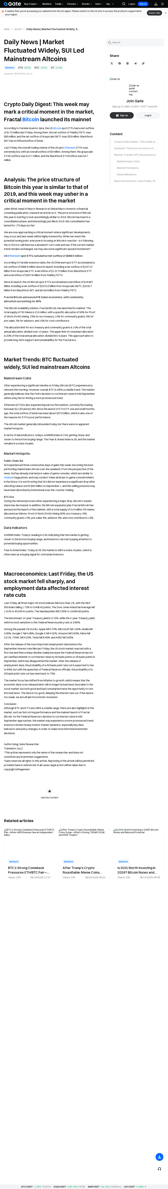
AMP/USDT (94, 1186)
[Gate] (12, 4)
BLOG (18, 29)
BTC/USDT (27, 1186)
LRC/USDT (129, 1186)
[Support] (159, 1169)
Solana (8, 477)
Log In (131, 4)
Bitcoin (30, 119)
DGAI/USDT (60, 1186)
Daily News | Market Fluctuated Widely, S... (52, 29)
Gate (7, 29)
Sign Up (143, 4)
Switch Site (154, 13)
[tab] (134, 141)
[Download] (159, 1157)
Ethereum (70, 147)
